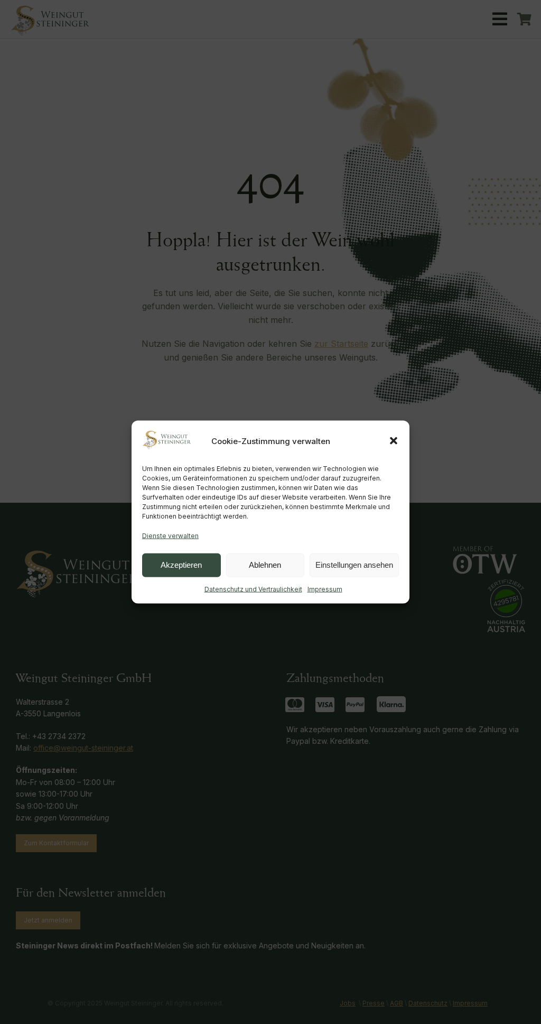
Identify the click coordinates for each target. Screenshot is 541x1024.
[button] (393, 441)
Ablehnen (265, 564)
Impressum (324, 589)
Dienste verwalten (170, 536)
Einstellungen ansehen (354, 564)
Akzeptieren (181, 564)
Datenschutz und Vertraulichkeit (253, 589)
